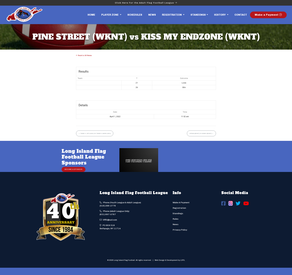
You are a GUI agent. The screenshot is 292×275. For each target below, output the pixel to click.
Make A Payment (181, 202)
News (152, 14)
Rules (175, 219)
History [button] (220, 14)
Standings (198, 14)
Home (91, 14)
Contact (241, 14)
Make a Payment (267, 14)
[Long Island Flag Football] (24, 15)
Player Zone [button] (110, 14)
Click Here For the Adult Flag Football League (145, 3)
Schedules (134, 14)
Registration (179, 208)
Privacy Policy (180, 230)
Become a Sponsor (73, 169)
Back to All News (85, 55)
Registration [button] (172, 14)
